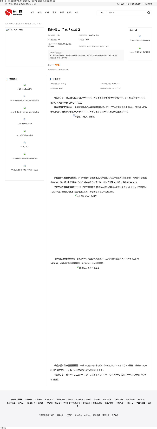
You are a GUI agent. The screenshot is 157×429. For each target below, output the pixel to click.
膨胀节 (88, 399)
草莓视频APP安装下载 (71, 403)
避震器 (97, 399)
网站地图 (115, 415)
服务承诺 (78, 415)
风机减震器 (118, 399)
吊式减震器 (130, 399)
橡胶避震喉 (109, 403)
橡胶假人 (19, 24)
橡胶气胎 (120, 403)
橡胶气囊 (38, 399)
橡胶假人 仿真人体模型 (33, 24)
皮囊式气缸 (60, 399)
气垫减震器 (140, 403)
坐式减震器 (107, 399)
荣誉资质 (105, 415)
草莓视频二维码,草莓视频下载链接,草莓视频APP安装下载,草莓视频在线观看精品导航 (27, 1)
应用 (69, 12)
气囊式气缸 (49, 399)
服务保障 (96, 415)
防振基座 (86, 403)
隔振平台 (129, 403)
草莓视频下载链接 (53, 403)
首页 (32, 12)
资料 (62, 12)
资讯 (40, 12)
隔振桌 (70, 399)
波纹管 (40, 403)
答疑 (76, 12)
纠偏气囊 (79, 399)
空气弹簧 (28, 399)
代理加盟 (148, 4)
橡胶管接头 (31, 403)
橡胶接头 (141, 399)
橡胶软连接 (97, 403)
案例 (54, 12)
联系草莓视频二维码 (46, 415)
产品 (47, 12)
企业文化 (87, 415)
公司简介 (69, 415)
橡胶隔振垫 (11, 403)
